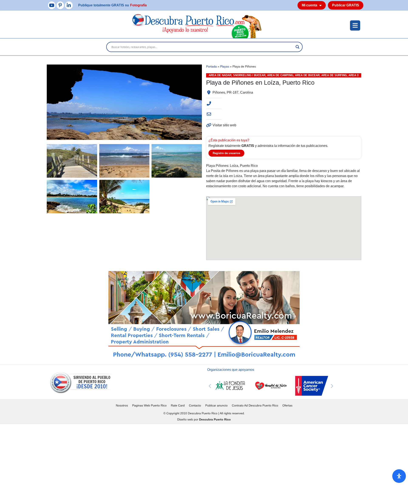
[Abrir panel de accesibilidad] (399, 476)
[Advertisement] (127, 454)
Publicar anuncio (216, 405)
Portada (211, 66)
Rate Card (178, 405)
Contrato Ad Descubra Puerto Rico (255, 405)
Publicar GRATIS (345, 5)
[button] (209, 385)
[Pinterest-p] (60, 5)
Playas (224, 66)
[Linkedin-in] (68, 5)
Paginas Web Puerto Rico (149, 405)
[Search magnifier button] (297, 47)
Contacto (195, 405)
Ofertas (287, 405)
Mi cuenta (309, 5)
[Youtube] (51, 5)
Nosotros (122, 405)
